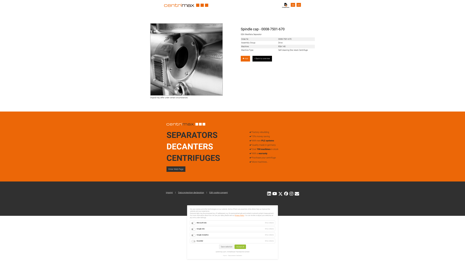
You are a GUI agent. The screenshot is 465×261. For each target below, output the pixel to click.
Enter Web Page (175, 169)
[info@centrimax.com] (297, 193)
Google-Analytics (203, 235)
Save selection (226, 247)
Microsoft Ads (202, 223)
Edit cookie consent (218, 192)
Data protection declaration (191, 192)
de (293, 4)
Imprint (169, 192)
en (299, 4)
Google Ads (201, 229)
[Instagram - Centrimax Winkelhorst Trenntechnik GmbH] (291, 193)
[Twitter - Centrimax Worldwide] (280, 193)
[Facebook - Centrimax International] (286, 194)
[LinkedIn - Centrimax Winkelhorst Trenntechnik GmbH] (269, 194)
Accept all (240, 247)
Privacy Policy (239, 215)
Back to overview (262, 58)
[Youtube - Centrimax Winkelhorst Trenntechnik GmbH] (274, 193)
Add (246, 58)
